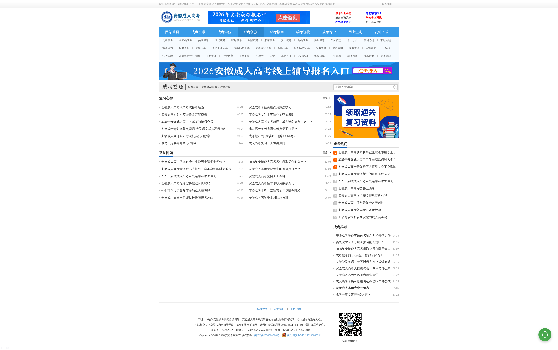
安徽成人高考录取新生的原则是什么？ (275, 169)
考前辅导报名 (374, 13)
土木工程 (244, 56)
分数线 (386, 48)
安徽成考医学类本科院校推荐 (268, 197)
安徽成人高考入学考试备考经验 (182, 107)
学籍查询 (371, 48)
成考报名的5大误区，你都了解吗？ (272, 136)
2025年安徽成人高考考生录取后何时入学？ (278, 161)
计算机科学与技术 (189, 56)
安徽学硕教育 (209, 87)
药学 (272, 56)
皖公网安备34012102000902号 (304, 335)
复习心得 (369, 40)
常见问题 (385, 40)
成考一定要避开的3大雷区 (178, 143)
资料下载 (381, 32)
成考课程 (352, 56)
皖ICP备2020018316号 (266, 335)
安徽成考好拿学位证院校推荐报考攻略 (187, 197)
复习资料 (303, 56)
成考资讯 (198, 32)
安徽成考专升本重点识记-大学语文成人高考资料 (193, 129)
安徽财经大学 (263, 48)
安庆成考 (286, 40)
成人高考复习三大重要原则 (267, 143)
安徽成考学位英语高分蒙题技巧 (270, 107)
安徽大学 (201, 48)
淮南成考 (269, 40)
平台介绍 (295, 308)
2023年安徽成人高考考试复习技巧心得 (187, 121)
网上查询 (355, 32)
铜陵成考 (253, 40)
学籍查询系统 (374, 17)
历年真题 (336, 56)
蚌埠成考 (236, 40)
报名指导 (321, 48)
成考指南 (277, 32)
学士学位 (352, 40)
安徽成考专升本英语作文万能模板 (184, 114)
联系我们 (387, 3)
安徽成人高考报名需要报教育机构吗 (185, 183)
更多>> (327, 98)
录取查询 (354, 48)
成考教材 (369, 56)
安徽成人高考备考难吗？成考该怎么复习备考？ (281, 121)
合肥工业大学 (220, 48)
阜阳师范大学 (302, 48)
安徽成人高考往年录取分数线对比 (271, 183)
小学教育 (228, 56)
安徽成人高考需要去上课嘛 (267, 176)
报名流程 (184, 48)
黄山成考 (303, 40)
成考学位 (224, 32)
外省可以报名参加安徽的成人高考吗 (185, 190)
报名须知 (167, 48)
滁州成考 (319, 40)
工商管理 (211, 56)
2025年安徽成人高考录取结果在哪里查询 (188, 176)
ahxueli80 (5, 348)
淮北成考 (220, 40)
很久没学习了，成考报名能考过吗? (359, 242)
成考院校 (303, 32)
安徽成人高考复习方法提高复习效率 (185, 136)
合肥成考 (167, 40)
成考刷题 (385, 56)
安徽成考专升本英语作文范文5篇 (271, 114)
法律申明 (262, 308)
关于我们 (279, 308)
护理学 (260, 56)
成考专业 (329, 32)
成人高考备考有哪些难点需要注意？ (273, 129)
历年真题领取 (374, 22)
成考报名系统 (343, 13)
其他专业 (286, 56)
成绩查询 (337, 48)
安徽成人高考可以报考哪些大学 (357, 275)
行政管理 (167, 56)
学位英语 (336, 40)
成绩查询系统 (343, 17)
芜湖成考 (203, 40)
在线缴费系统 (343, 22)
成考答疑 (251, 32)
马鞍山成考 (185, 40)
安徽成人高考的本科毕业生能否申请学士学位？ (193, 161)
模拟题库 (319, 56)
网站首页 (172, 32)
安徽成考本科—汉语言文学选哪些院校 (275, 190)
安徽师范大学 (242, 48)
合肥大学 (282, 48)
